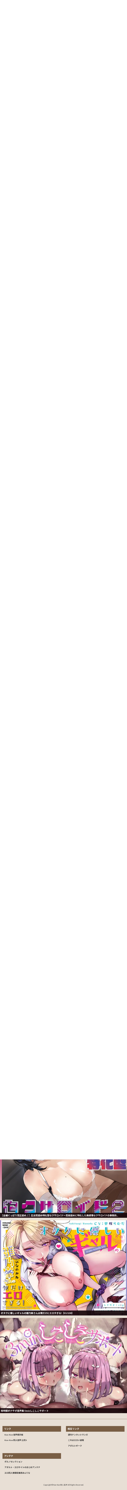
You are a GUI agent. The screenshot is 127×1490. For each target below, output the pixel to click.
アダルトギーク (75, 1446)
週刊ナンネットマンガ (78, 1434)
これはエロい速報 (76, 1440)
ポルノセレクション (13, 1461)
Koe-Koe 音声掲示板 (13, 1434)
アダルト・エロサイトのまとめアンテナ (22, 1467)
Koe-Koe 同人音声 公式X (15, 1440)
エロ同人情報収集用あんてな (17, 1473)
